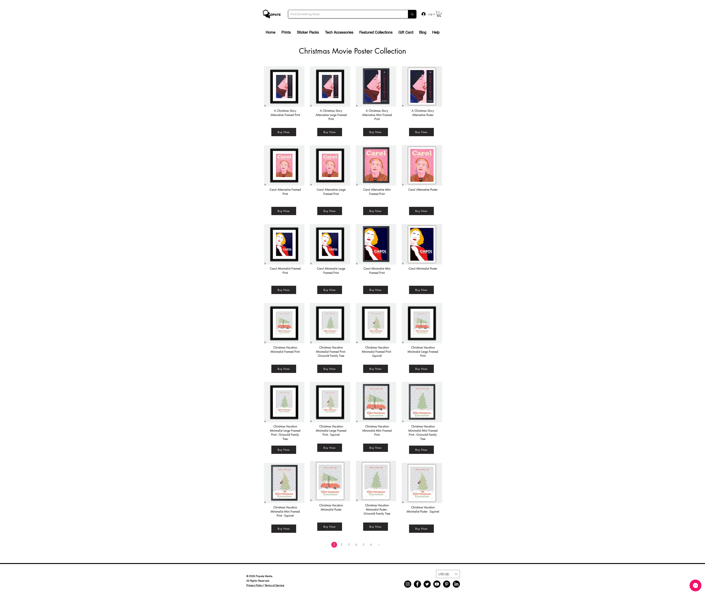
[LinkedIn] (456, 584)
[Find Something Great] (412, 14)
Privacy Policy (254, 585)
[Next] (378, 544)
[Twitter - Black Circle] (427, 584)
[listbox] (448, 574)
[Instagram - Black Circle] (407, 584)
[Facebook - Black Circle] (417, 584)
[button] (439, 14)
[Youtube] (436, 584)
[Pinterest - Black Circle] (446, 584)
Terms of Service (274, 585)
